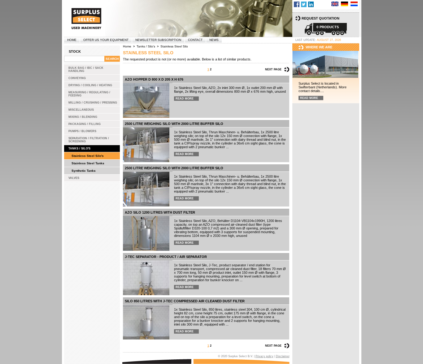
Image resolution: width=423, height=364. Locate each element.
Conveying (77, 78)
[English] (334, 4)
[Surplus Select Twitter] (304, 4)
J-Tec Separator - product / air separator (166, 257)
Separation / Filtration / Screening (88, 140)
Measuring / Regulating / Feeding (89, 94)
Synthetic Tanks (84, 170)
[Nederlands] (354, 4)
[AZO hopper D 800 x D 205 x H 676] (146, 100)
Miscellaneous (81, 109)
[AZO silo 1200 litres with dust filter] (146, 233)
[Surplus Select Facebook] (296, 4)
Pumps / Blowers (82, 131)
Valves (73, 178)
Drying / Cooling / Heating (90, 85)
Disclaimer (283, 356)
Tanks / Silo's (79, 148)
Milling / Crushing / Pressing (92, 102)
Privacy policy (264, 356)
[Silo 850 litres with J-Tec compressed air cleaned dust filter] (146, 322)
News (214, 40)
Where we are (319, 47)
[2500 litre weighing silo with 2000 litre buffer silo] (146, 144)
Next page (273, 69)
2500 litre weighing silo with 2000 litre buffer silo (174, 124)
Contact (195, 40)
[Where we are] (325, 64)
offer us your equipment (106, 40)
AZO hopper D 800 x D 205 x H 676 (154, 79)
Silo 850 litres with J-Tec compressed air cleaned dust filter (185, 301)
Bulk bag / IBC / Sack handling (85, 69)
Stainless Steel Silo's (88, 156)
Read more (185, 98)
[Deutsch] (344, 4)
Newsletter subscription (158, 40)
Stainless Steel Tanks (88, 163)
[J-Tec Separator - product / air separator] (146, 277)
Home (71, 40)
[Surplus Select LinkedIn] (311, 4)
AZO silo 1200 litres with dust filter (160, 212)
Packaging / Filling (84, 124)
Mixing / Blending (82, 116)
